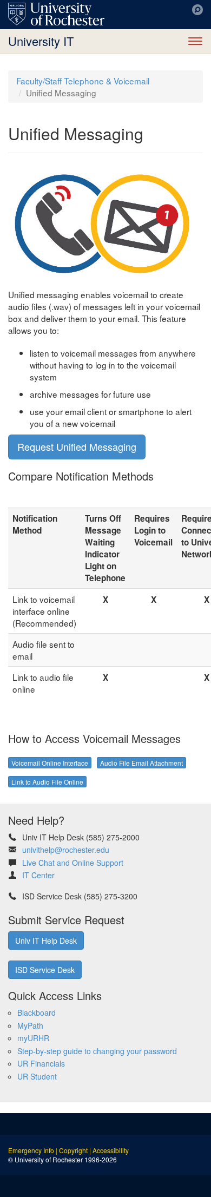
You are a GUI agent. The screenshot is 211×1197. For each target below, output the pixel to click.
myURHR (33, 1037)
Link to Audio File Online (47, 781)
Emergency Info (31, 1150)
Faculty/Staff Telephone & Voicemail (82, 81)
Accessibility (111, 1150)
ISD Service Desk (45, 969)
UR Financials (41, 1063)
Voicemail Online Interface (49, 762)
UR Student (37, 1076)
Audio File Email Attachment (141, 762)
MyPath (30, 1025)
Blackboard (36, 1012)
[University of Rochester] (56, 14)
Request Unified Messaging (76, 446)
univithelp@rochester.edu (65, 849)
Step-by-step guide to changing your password (97, 1050)
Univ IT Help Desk (46, 940)
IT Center (38, 875)
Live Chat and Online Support (72, 862)
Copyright (73, 1150)
